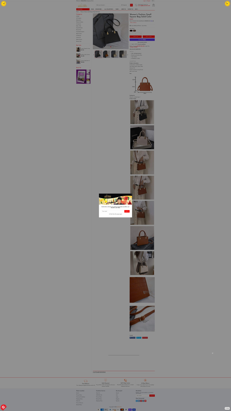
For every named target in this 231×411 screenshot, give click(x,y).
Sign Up (127, 211)
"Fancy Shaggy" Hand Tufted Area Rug (11, 406)
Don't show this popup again (116, 214)
